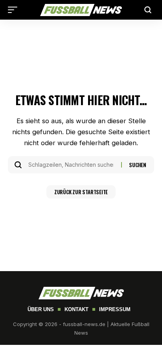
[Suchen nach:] (71, 164)
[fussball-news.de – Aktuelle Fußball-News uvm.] (81, 10)
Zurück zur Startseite (81, 192)
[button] (14, 10)
